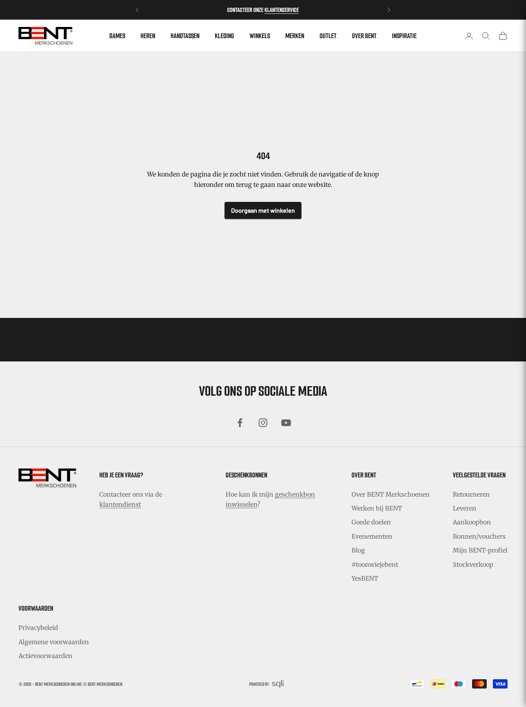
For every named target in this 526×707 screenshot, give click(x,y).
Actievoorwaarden (45, 656)
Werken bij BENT (377, 508)
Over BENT (364, 35)
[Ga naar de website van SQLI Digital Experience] (277, 684)
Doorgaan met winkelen (263, 210)
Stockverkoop (473, 564)
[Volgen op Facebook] (240, 422)
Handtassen (185, 35)
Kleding (224, 35)
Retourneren (471, 494)
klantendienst (120, 504)
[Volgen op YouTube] (286, 422)
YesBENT (365, 578)
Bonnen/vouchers (479, 536)
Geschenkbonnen (246, 475)
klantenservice (282, 10)
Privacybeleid (38, 627)
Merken (294, 35)
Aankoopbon (472, 522)
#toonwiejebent (375, 564)
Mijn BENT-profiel (480, 550)
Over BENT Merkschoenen (391, 494)
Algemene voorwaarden (53, 642)
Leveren (464, 508)
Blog (358, 550)
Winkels (260, 35)
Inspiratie (404, 35)
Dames (117, 35)
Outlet (328, 35)
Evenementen (372, 536)
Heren (148, 35)
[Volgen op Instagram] (263, 422)
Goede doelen (371, 522)
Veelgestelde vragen (479, 475)
